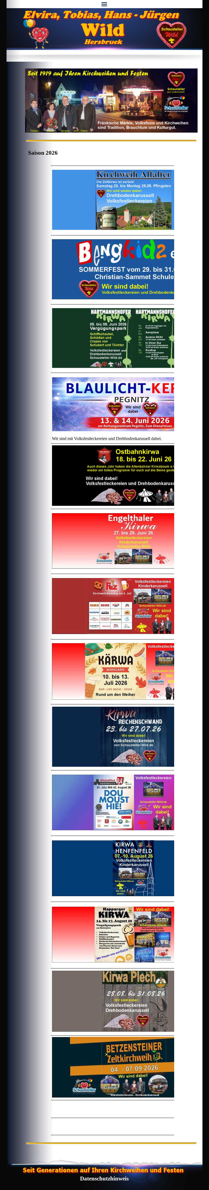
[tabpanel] (87, 153)
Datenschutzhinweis (104, 1178)
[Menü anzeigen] (104, 4)
